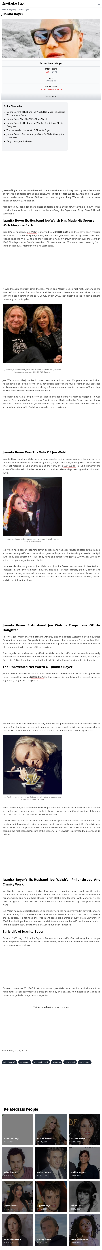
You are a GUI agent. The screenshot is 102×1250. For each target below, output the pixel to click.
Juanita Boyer (25, 1062)
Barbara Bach (70, 1062)
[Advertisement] (51, 169)
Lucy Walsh (69, 465)
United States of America (51, 89)
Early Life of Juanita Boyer (19, 141)
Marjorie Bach (84, 1062)
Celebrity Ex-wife (9, 1062)
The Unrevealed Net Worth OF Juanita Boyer (28, 130)
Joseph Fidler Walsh (41, 1062)
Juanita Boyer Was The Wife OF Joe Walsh (27, 119)
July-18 (54, 71)
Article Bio (44, 1007)
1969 (47, 71)
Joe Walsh (32, 231)
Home (4, 10)
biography (12, 10)
